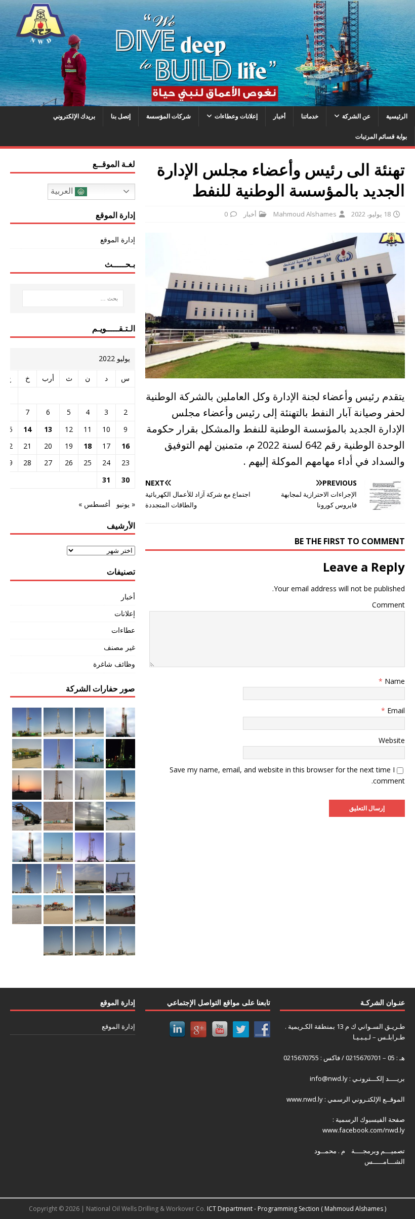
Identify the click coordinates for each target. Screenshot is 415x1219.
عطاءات (123, 630)
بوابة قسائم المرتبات (381, 136)
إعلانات (124, 613)
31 (106, 480)
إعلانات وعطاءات (236, 116)
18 (88, 446)
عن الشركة (356, 116)
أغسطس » (94, 504)
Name (394, 681)
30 (125, 480)
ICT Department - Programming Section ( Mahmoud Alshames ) (296, 1208)
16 (125, 446)
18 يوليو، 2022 (371, 214)
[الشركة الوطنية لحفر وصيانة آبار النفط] (207, 100)
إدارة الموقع (117, 239)
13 (48, 429)
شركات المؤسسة (168, 116)
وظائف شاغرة (114, 664)
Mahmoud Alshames (305, 214)
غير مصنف (119, 647)
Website (392, 740)
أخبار (279, 116)
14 (27, 429)
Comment (388, 605)
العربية (63, 191)
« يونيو (125, 504)
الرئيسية (396, 116)
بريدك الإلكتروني (74, 116)
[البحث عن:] (72, 298)
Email (395, 710)
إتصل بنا (121, 116)
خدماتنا (309, 116)
